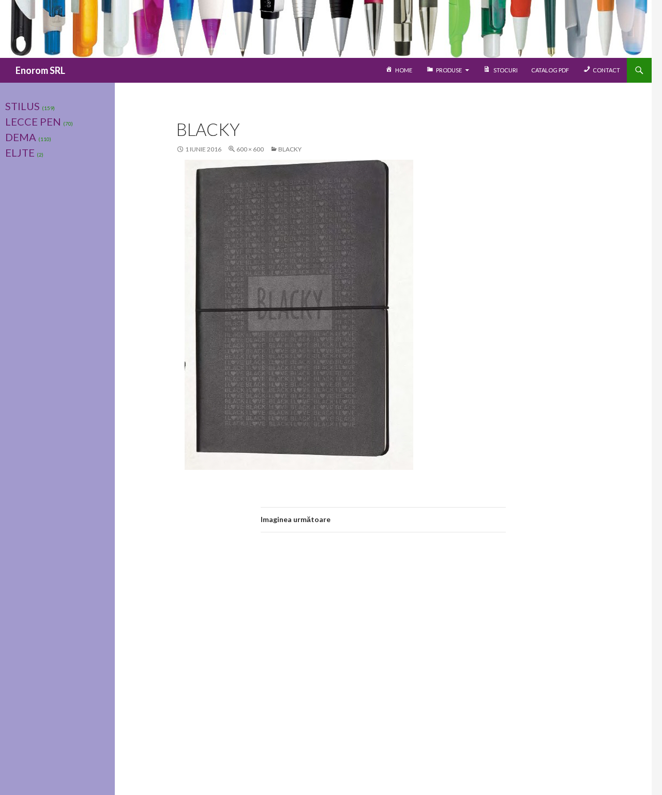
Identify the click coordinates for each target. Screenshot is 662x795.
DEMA (20, 137)
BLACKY (290, 149)
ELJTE (20, 152)
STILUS (22, 106)
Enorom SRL (40, 70)
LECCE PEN (33, 121)
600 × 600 (250, 149)
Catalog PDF (550, 70)
